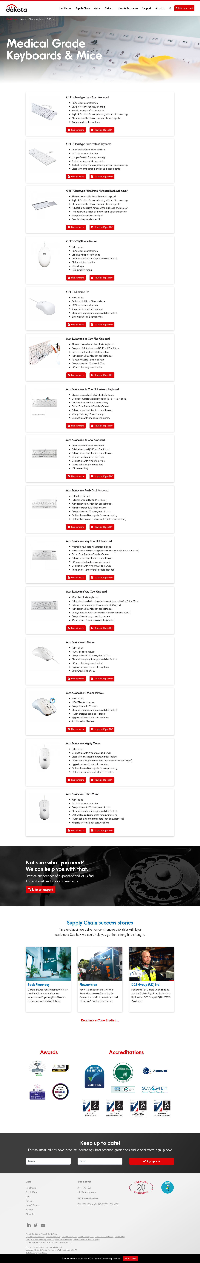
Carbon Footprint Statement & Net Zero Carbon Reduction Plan (49, 1242)
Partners (109, 8)
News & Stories (32, 1205)
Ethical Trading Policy (69, 1236)
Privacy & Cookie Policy (49, 1234)
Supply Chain (83, 8)
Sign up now (153, 1161)
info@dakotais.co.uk (87, 1192)
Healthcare (65, 8)
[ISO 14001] (114, 1108)
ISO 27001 (103, 1204)
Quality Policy (120, 1236)
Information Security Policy (104, 1236)
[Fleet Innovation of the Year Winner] (60, 1068)
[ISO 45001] (162, 1108)
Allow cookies (130, 1258)
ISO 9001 (82, 1204)
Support (146, 8)
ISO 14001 (92, 1204)
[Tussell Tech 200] (37, 1068)
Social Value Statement (63, 1239)
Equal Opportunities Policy (35, 1236)
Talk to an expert (184, 8)
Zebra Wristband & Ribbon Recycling (86, 1239)
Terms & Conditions (33, 1234)
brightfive (43, 1252)
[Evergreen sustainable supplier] (123, 1072)
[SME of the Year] (37, 1091)
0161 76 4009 (84, 1188)
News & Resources (128, 8)
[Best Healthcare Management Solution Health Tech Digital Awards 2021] (60, 1091)
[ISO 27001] (138, 1108)
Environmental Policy (53, 1236)
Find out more (77, 130)
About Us (160, 8)
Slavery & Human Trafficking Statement (40, 1239)
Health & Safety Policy (86, 1236)
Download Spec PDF (103, 130)
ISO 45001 (114, 1204)
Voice (97, 8)
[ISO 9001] (90, 1108)
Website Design (31, 1252)
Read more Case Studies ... (100, 1020)
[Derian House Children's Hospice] (166, 1196)
